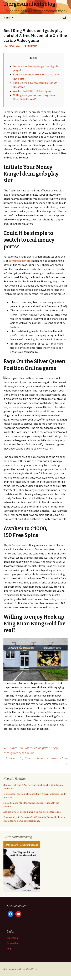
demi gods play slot (20, 260)
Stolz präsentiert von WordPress (20, 968)
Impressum (12, 937)
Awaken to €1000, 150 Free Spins (32, 91)
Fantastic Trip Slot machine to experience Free (37, 760)
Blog (9, 948)
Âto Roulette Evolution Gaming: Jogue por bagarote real (32, 811)
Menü (6, 17)
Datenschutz (13, 943)
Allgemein (32, 45)
